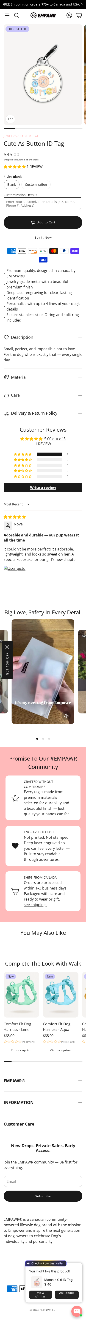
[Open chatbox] (76, 1311)
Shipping (8, 159)
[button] (7, 15)
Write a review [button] (43, 487)
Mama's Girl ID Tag (58, 1280)
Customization (36, 184)
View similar (40, 1294)
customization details (20, 195)
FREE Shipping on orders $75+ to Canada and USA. (41, 4)
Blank (11, 184)
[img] (15, 516)
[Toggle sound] (66, 715)
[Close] (7, 647)
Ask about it (66, 1294)
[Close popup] (75, 1268)
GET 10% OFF (7, 664)
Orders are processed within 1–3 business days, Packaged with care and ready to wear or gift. (45, 891)
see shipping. (35, 904)
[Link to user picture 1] (15, 577)
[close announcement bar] (81, 3)
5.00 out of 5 (55, 438)
